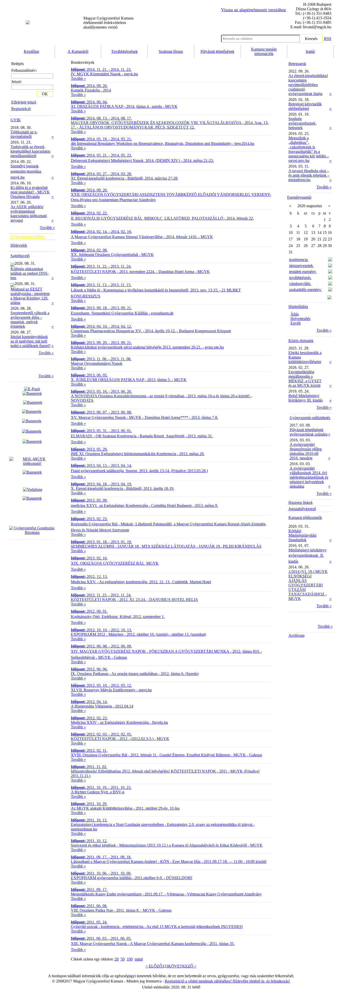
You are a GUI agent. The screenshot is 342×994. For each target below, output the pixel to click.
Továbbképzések (124, 51)
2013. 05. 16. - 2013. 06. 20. (101, 391)
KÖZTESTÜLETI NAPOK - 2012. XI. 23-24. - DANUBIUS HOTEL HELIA (134, 599)
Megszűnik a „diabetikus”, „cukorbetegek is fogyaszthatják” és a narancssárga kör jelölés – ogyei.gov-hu (308, 149)
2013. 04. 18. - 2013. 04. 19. (101, 484)
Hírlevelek (19, 245)
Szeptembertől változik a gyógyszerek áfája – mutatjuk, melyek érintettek (30, 319)
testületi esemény (303, 271)
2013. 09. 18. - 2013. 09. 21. (101, 308)
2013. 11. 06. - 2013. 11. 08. (101, 359)
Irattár (310, 51)
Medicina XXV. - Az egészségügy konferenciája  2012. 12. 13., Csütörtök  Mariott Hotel (141, 582)
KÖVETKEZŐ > (182, 966)
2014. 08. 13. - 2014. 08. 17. (101, 118)
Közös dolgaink (300, 341)
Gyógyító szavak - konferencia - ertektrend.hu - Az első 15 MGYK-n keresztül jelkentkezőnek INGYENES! (157, 926)
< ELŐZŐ (153, 966)
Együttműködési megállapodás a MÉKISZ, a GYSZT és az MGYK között (304, 379)
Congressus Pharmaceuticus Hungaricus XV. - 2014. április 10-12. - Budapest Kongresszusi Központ (151, 331)
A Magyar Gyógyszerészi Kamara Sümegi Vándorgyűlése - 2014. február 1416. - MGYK (142, 237)
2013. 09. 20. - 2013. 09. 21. (101, 343)
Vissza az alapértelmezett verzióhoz (253, 9)
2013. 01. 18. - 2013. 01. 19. (101, 542)
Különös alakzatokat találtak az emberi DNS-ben (30, 273)
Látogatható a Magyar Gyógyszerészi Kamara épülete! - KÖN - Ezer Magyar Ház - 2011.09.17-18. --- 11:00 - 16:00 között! (169, 861)
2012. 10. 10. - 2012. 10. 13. (101, 630)
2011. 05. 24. (89, 922)
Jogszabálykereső (302, 509)
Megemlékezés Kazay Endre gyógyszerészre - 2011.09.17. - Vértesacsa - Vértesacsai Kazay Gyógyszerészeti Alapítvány (166, 894)
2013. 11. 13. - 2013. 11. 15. (101, 285)
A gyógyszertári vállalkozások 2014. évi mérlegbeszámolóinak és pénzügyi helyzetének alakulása (309, 477)
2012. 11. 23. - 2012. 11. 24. (101, 595)
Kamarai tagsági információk (264, 51)
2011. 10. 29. (89, 804)
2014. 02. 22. (89, 213)
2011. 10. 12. (89, 841)
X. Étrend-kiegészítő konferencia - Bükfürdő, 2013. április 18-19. (122, 488)
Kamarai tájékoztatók (305, 517)
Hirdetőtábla (298, 306)
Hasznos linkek (300, 502)
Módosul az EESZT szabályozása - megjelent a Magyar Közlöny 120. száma (30, 296)
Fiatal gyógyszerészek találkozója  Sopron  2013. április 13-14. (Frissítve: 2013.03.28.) (139, 471)
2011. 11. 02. (89, 767)
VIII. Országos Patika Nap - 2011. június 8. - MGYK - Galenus (121, 910)
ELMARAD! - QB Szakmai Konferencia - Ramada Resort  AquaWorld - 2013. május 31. (142, 436)
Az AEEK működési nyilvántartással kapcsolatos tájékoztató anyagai (29, 213)
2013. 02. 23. (89, 519)
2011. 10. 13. (89, 820)
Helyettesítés (300, 318)
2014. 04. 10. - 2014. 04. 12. (101, 326)
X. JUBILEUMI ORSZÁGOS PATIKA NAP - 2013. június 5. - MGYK (129, 380)
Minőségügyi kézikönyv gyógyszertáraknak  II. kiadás (307, 555)
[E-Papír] (32, 391)
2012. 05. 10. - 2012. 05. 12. (101, 685)
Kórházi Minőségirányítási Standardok (302, 535)
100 (130, 959)
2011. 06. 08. (89, 906)
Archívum (296, 635)
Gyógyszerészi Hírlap (28, 236)
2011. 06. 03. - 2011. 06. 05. (101, 938)
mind (139, 959)
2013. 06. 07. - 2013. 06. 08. (101, 412)
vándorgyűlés (300, 283)
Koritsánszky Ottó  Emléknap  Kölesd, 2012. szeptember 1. (118, 616)
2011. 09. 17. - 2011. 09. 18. (101, 857)
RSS (327, 39)
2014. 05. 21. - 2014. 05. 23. (101, 155)
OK (45, 94)
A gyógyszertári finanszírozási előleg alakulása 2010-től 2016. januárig (306, 451)
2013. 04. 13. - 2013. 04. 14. (101, 465)
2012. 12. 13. (89, 576)
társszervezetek (301, 265)
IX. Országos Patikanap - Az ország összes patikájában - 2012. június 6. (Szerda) (135, 674)
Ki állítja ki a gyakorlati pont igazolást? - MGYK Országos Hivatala (30, 192)
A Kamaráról (78, 51)
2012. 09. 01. (89, 611)
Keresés (311, 39)
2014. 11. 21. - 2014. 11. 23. (101, 69)
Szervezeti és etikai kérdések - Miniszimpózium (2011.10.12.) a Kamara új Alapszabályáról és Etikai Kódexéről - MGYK (167, 845)
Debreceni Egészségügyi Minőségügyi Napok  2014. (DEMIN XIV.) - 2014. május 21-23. (142, 160)
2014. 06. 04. (89, 102)
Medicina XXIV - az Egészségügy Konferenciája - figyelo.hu (119, 722)
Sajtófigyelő (20, 256)
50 (123, 959)
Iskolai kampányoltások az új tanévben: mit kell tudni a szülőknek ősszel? (31, 341)
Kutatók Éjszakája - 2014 (91, 90)
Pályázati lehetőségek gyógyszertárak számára (308, 432)
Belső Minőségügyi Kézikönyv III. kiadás (305, 398)
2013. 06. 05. (89, 375)
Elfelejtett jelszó (23, 102)
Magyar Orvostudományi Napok (96, 363)
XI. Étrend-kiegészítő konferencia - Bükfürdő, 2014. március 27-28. (124, 178)
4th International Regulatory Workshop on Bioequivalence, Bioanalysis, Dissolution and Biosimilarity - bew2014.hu (162, 143)
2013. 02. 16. (89, 558)
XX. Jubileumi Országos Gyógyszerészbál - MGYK (112, 254)
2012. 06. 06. (89, 669)
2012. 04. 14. (89, 702)
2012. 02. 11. (89, 750)
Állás (294, 314)
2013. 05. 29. (89, 449)
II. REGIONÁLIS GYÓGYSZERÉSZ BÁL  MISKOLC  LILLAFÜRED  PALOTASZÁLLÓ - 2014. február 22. (162, 218)
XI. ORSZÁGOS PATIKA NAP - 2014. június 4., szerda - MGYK (124, 106)
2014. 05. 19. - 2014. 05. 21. (101, 139)
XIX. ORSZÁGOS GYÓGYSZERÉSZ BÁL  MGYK (115, 563)
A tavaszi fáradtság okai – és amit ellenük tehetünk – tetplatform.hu (308, 175)
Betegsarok (297, 64)
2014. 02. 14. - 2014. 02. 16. (101, 231)
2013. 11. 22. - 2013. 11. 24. (101, 266)
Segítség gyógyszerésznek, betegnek (302, 123)
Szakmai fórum (171, 51)
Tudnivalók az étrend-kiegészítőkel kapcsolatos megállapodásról (30, 151)
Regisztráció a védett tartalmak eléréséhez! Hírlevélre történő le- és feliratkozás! (227, 981)
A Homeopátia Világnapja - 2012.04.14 (102, 706)
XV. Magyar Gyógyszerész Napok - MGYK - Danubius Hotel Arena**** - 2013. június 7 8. (144, 417)
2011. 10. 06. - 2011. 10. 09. (101, 873)
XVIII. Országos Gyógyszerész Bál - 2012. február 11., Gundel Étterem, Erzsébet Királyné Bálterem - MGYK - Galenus (166, 755)
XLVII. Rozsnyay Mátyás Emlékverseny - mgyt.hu (111, 690)
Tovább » (47, 227)
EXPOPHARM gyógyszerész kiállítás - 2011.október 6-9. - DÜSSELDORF (132, 878)
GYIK (16, 120)
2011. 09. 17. (89, 889)
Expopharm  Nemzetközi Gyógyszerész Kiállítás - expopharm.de (122, 313)
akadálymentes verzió (108, 22)
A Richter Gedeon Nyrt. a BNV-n (97, 792)
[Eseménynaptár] (329, 298)
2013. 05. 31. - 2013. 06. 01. (101, 431)
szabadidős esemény (305, 289)
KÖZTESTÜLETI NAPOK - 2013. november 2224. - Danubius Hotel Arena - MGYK (140, 271)
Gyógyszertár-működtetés (310, 418)
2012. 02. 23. (89, 718)
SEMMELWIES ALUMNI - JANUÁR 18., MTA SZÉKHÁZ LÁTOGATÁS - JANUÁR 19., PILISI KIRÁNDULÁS (166, 546)
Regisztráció (21, 109)
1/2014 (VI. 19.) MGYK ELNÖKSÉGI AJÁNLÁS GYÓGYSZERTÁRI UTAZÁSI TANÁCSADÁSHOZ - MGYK (308, 585)
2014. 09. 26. (89, 86)
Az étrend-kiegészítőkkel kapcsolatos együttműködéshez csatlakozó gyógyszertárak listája (308, 85)
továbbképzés (300, 277)
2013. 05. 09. (89, 500)
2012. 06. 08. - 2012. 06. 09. (101, 646)
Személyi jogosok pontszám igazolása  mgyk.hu (26, 171)
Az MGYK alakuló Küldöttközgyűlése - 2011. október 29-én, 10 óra (125, 808)
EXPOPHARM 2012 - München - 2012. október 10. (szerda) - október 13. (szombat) (138, 634)
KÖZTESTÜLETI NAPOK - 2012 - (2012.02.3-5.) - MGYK (120, 739)
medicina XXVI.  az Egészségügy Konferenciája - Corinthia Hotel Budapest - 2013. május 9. (144, 505)
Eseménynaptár (299, 197)
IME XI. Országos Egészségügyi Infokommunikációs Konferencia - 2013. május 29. (138, 454)
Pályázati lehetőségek (217, 51)
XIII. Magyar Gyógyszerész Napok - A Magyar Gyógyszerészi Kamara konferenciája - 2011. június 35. (153, 943)
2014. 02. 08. (89, 250)
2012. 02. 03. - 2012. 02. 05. (101, 734)
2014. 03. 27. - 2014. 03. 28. (101, 174)
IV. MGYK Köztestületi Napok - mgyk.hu (104, 74)
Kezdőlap (31, 51)
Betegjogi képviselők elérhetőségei (305, 106)
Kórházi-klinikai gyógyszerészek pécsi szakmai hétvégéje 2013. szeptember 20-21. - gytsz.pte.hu (147, 347)
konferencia (299, 259)
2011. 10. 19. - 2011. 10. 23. (101, 787)
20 (117, 959)
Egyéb (295, 323)
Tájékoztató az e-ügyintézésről (24, 134)
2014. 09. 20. (89, 190)
